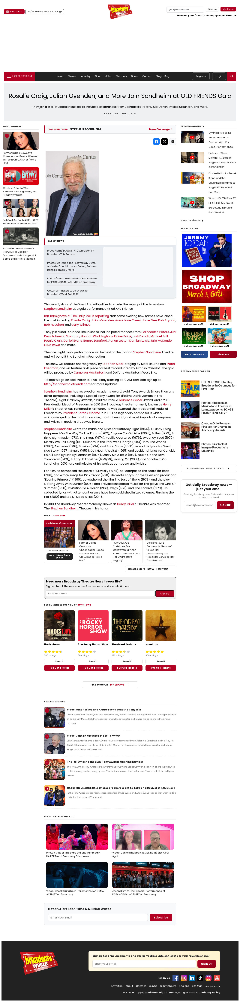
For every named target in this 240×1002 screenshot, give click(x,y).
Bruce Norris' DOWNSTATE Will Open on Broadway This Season (71, 252)
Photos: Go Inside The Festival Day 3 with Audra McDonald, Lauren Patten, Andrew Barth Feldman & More (72, 266)
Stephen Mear (113, 364)
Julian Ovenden (102, 320)
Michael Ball (159, 336)
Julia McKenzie (161, 340)
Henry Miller (125, 504)
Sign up (225, 505)
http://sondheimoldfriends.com (67, 384)
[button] (231, 76)
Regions (184, 986)
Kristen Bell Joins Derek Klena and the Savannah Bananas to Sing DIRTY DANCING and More (222, 183)
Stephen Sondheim (58, 309)
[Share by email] (173, 141)
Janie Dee (149, 320)
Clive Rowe (52, 345)
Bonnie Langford (95, 340)
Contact (141, 986)
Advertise (117, 986)
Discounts (223, 354)
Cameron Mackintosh (90, 372)
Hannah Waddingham (97, 336)
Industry (85, 76)
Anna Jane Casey (128, 320)
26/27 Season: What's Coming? (45, 11)
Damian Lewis (139, 340)
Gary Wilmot (80, 324)
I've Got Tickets (59, 667)
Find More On (107, 684)
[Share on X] (164, 141)
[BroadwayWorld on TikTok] (200, 978)
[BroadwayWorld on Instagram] (183, 978)
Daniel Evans (72, 340)
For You (60, 515)
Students (121, 76)
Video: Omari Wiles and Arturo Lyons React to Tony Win (104, 709)
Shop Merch (16, 11)
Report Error (213, 986)
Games (147, 76)
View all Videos (191, 220)
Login (219, 76)
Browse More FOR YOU (148, 569)
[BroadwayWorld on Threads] (208, 978)
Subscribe (161, 917)
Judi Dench (141, 336)
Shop (134, 76)
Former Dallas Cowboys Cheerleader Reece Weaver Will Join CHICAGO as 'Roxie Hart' (20, 149)
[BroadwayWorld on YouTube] (216, 978)
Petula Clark (53, 340)
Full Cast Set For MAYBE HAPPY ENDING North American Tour (20, 213)
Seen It (59, 661)
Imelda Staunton (67, 336)
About (129, 986)
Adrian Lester (118, 340)
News (60, 76)
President (70, 413)
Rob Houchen (54, 324)
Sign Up (206, 964)
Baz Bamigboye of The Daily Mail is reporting (76, 316)
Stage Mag (162, 76)
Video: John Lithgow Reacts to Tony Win (93, 736)
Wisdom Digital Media (162, 992)
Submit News (168, 986)
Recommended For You (195, 371)
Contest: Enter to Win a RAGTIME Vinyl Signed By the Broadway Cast (20, 183)
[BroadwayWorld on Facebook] (175, 978)
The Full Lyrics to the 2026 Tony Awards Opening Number (105, 762)
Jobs (108, 76)
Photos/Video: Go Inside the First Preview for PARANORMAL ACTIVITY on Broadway (72, 280)
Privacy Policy (210, 992)
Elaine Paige (122, 336)
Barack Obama (89, 413)
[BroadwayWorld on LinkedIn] (192, 978)
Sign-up (212, 9)
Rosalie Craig (80, 320)
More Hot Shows (194, 354)
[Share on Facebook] (156, 141)
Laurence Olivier (130, 400)
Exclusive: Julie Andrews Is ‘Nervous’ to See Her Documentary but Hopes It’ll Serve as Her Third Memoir (19, 245)
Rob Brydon (166, 320)
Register (201, 76)
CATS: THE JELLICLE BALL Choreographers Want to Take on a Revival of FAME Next (121, 788)
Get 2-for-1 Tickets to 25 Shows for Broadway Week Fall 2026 (68, 292)
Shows (72, 76)
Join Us (153, 986)
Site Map (197, 986)
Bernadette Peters (155, 332)
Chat (98, 76)
